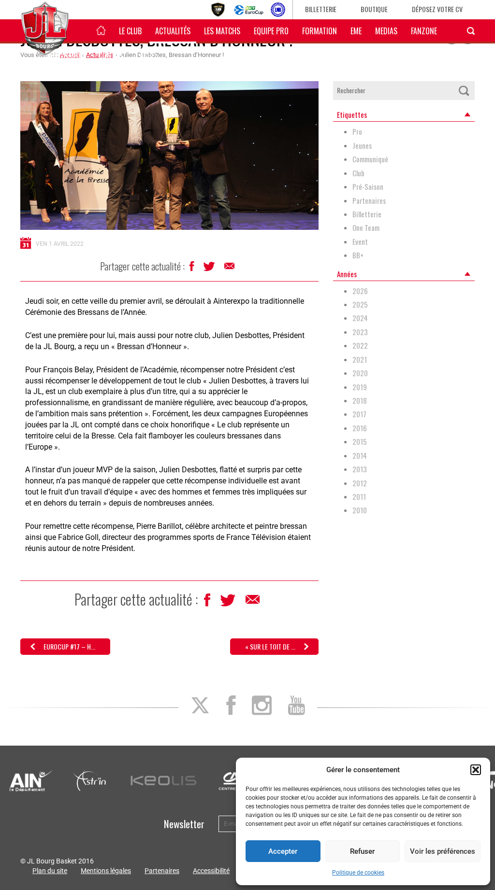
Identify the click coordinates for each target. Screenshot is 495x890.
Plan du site (49, 871)
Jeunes (362, 146)
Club (358, 173)
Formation (319, 31)
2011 (359, 497)
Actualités (172, 31)
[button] (475, 770)
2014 (359, 456)
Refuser (362, 851)
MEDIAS (386, 31)
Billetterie (320, 9)
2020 (360, 373)
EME (356, 31)
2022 (360, 345)
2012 (359, 483)
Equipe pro (271, 31)
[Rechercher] (464, 90)
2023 (360, 332)
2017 (359, 414)
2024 (360, 318)
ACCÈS (149, 55)
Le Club (130, 31)
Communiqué (370, 159)
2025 (360, 304)
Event (360, 242)
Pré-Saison (367, 187)
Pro (357, 132)
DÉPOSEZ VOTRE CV (437, 9)
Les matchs (222, 31)
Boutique (374, 9)
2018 (359, 401)
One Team (365, 228)
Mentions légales (106, 871)
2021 (359, 359)
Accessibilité (211, 871)
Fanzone (424, 31)
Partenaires (369, 201)
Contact (112, 55)
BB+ (358, 255)
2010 (359, 510)
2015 (359, 442)
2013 (359, 469)
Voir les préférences (442, 851)
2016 (359, 428)
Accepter (282, 851)
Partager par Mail (230, 268)
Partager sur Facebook (193, 268)
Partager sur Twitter (210, 269)
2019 (359, 387)
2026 (360, 291)
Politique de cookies (358, 872)
